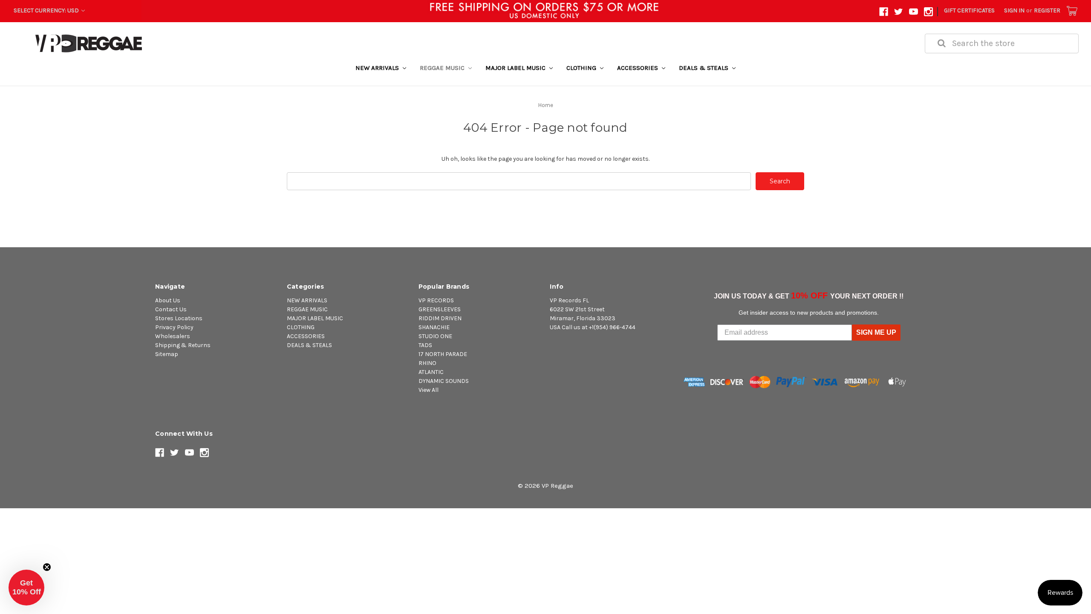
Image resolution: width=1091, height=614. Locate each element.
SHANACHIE (434, 327)
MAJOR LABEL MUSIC (516, 68)
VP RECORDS (436, 300)
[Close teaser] (47, 567)
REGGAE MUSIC (443, 68)
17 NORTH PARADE (443, 354)
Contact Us (171, 309)
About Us (167, 300)
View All (429, 390)
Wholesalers (172, 336)
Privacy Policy (174, 327)
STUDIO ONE (435, 336)
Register (1047, 10)
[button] (26, 587)
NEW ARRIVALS (378, 68)
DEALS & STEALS (704, 68)
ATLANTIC (431, 372)
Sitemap (166, 354)
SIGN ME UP (876, 332)
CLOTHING (582, 68)
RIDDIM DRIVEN (440, 318)
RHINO (427, 363)
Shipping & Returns (183, 345)
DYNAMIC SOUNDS (444, 381)
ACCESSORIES (638, 68)
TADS (425, 345)
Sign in (1014, 10)
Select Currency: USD (47, 10)
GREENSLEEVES (440, 309)
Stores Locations (178, 318)
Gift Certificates (969, 10)
